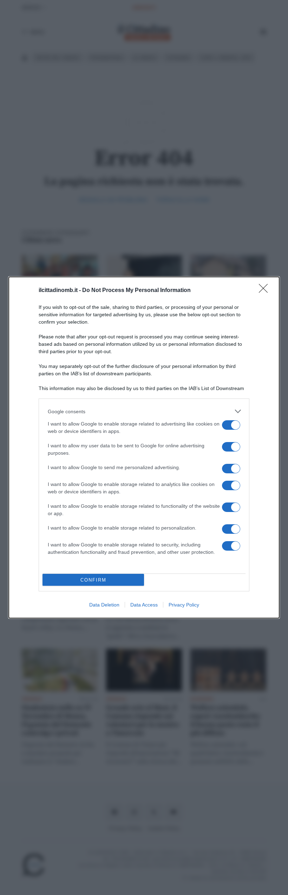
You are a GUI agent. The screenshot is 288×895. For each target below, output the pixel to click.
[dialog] (144, 447)
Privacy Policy (184, 605)
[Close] (265, 290)
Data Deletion (104, 605)
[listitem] (144, 411)
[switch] (231, 425)
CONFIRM (93, 580)
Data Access (144, 605)
